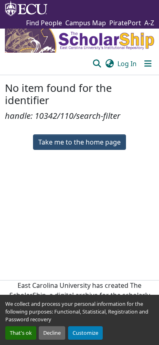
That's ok (21, 332)
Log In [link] (127, 63)
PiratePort (125, 22)
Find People (44, 22)
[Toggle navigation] (148, 63)
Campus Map (85, 22)
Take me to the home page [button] (79, 142)
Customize (85, 332)
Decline (52, 332)
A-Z (149, 22)
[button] (97, 64)
